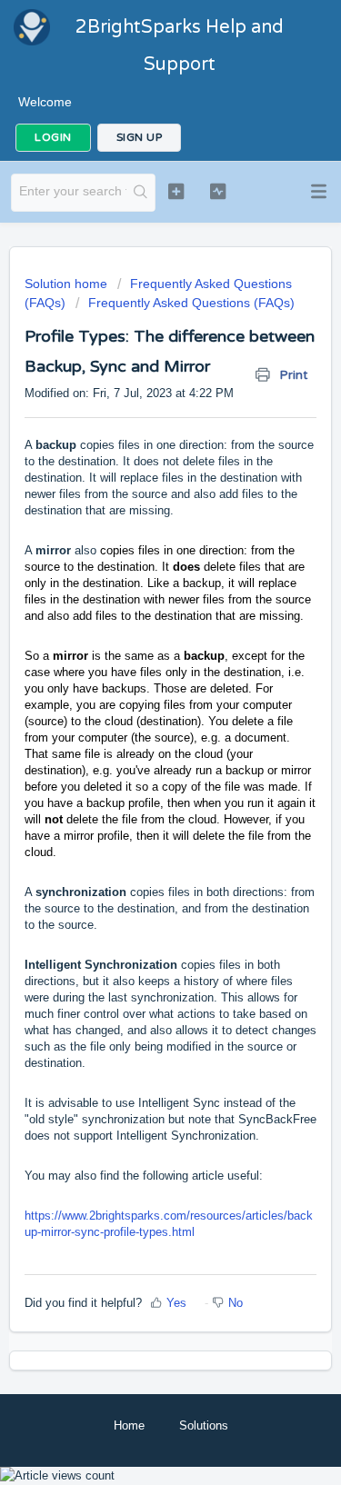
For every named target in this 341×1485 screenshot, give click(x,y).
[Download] (137, 740)
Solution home (68, 283)
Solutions (203, 1425)
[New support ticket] (176, 191)
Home (129, 1425)
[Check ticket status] (218, 191)
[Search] (140, 192)
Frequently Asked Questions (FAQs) (191, 302)
